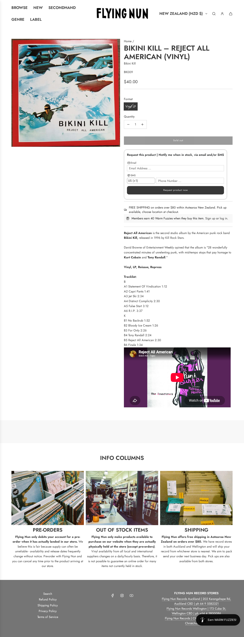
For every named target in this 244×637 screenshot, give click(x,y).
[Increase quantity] (142, 124)
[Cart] (230, 14)
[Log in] (222, 14)
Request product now (175, 190)
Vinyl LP (130, 106)
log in (223, 218)
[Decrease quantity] (128, 124)
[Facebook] (112, 595)
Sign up (210, 218)
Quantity (129, 116)
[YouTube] (131, 595)
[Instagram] (122, 595)
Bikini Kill (130, 63)
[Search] (214, 14)
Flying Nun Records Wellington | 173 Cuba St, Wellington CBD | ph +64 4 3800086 (196, 611)
